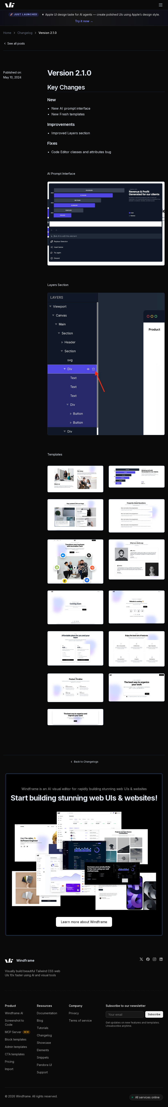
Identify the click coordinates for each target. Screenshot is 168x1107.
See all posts (16, 43)
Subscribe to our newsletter (125, 1005)
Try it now (84, 21)
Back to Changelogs (86, 761)
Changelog (24, 32)
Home (7, 32)
